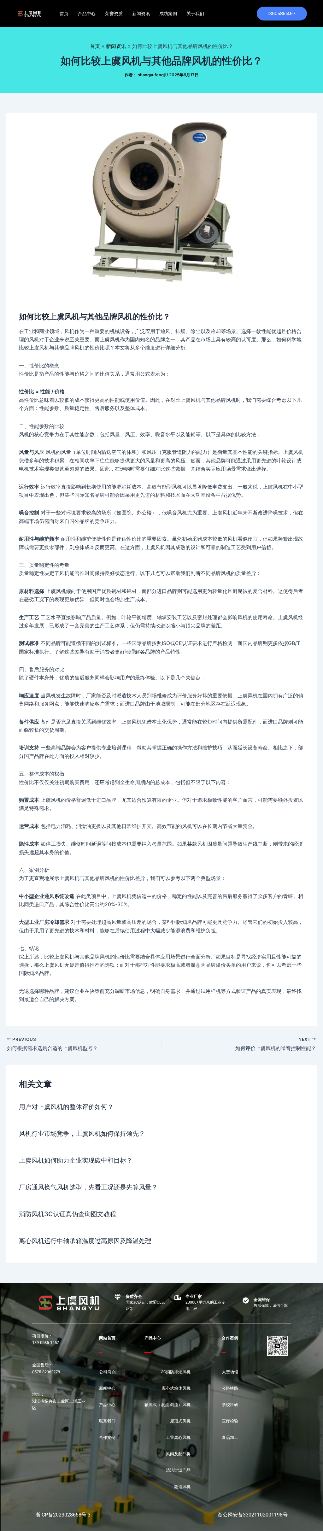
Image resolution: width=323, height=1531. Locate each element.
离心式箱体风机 (176, 1388)
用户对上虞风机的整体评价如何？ (66, 1107)
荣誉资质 (114, 13)
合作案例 (107, 1437)
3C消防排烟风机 (176, 1372)
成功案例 (168, 13)
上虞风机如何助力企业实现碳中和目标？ (75, 1160)
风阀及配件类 (178, 1454)
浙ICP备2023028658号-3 (63, 1515)
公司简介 (107, 1372)
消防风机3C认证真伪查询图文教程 (67, 1214)
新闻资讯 (141, 13)
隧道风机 (182, 1486)
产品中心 (87, 13)
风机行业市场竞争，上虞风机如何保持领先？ (82, 1133)
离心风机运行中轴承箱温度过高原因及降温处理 (85, 1241)
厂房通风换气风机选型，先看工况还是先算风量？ (88, 1187)
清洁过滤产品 (178, 1470)
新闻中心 (107, 1388)
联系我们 (107, 1421)
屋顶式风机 (180, 1421)
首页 (64, 13)
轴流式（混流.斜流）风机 (167, 1404)
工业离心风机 (178, 1437)
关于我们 (195, 13)
